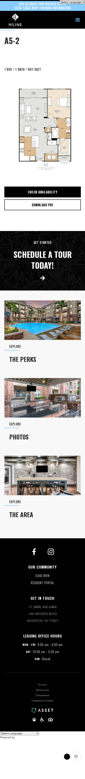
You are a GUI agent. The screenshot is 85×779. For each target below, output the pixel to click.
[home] (14, 20)
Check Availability (42, 192)
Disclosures (42, 690)
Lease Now (42, 575)
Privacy (42, 684)
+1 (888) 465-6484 (42, 607)
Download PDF (42, 205)
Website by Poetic (42, 700)
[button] (77, 20)
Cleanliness (42, 695)
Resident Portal (42, 582)
